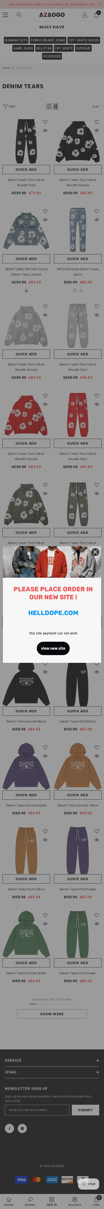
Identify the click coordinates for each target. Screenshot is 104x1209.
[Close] (95, 552)
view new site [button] (53, 648)
